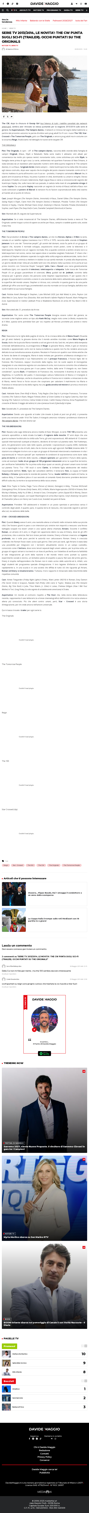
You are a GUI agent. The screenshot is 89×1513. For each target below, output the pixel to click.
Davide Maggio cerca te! (44, 1469)
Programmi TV (54, 10)
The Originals (54, 865)
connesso (17, 949)
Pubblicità (44, 1472)
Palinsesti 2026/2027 (63, 21)
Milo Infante (21, 21)
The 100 (30, 865)
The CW (41, 865)
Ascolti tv (25, 10)
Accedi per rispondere (9, 974)
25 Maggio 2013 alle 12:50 (78, 979)
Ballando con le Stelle (40, 21)
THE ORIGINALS (9, 145)
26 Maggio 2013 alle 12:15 (78, 966)
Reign (6, 865)
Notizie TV (38, 10)
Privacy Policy (44, 1457)
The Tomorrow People (72, 865)
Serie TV (79, 10)
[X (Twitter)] (8, 116)
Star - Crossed (18, 865)
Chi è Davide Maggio (44, 1447)
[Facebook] (4, 116)
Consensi (44, 1460)
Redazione (44, 1450)
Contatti (44, 1453)
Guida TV (68, 10)
